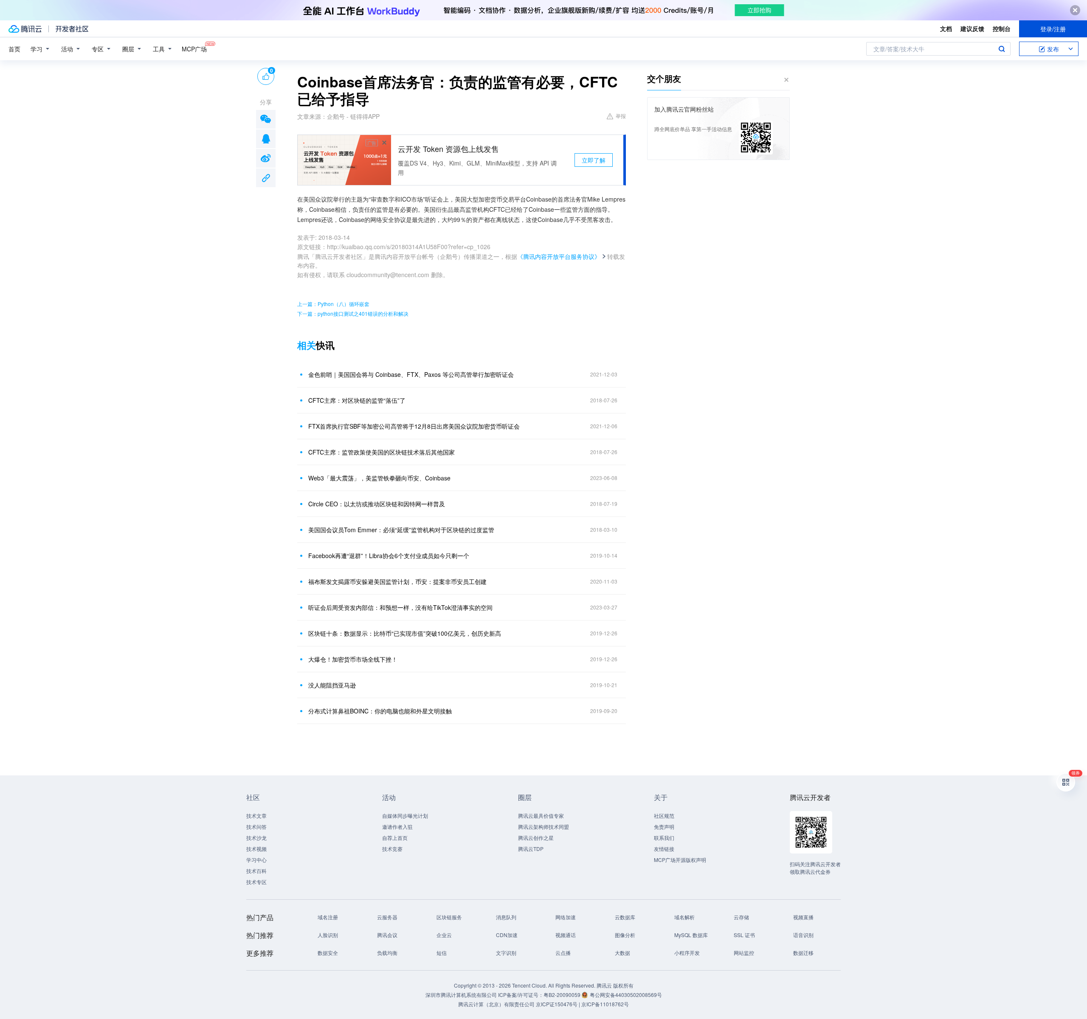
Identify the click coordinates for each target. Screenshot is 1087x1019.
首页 (14, 49)
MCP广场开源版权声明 (680, 859)
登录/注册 (1053, 29)
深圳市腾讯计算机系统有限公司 (461, 994)
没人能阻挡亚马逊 (332, 685)
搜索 (1001, 48)
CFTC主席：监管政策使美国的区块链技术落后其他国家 (381, 452)
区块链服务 (449, 917)
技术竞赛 (392, 848)
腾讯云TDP (531, 848)
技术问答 (256, 826)
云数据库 (625, 917)
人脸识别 (328, 934)
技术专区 (256, 881)
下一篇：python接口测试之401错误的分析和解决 (352, 313)
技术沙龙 (256, 837)
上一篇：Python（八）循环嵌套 (333, 303)
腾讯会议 (387, 934)
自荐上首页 (395, 837)
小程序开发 (687, 952)
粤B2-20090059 (563, 994)
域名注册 (328, 917)
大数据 (622, 952)
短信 (441, 952)
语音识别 (803, 934)
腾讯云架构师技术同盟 (543, 826)
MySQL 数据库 (691, 934)
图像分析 (625, 934)
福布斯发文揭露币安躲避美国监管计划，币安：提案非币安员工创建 (397, 581)
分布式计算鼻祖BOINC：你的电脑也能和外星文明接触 (380, 711)
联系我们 (664, 837)
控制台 (1002, 28)
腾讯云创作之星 (536, 837)
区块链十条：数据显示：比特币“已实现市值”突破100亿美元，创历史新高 (404, 633)
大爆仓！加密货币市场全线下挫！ (352, 659)
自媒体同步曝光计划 (405, 815)
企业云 (444, 934)
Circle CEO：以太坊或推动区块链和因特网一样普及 (376, 504)
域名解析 (684, 917)
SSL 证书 (744, 934)
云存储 (741, 917)
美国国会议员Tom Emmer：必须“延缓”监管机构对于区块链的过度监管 (401, 529)
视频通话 (565, 934)
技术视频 (256, 848)
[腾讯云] (25, 29)
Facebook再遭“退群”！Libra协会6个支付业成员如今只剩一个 (388, 555)
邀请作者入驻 (397, 826)
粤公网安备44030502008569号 (626, 994)
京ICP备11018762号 (605, 1004)
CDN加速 (507, 934)
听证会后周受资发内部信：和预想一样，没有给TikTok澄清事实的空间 (400, 607)
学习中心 (256, 859)
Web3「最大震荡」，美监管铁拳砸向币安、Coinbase (379, 478)
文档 (946, 28)
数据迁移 (803, 952)
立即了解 (593, 160)
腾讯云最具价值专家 (541, 815)
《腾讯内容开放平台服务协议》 (558, 256)
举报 (621, 115)
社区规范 (664, 815)
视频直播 (803, 917)
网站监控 (744, 952)
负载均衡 (387, 952)
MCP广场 (194, 49)
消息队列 (506, 917)
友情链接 (664, 848)
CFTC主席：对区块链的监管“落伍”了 (357, 400)
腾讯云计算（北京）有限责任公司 (496, 1004)
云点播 (563, 952)
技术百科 (256, 870)
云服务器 (387, 917)
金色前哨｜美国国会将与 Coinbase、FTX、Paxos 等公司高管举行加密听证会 (411, 374)
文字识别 (506, 952)
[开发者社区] (72, 28)
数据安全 (328, 952)
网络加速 (565, 917)
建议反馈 (972, 28)
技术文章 (256, 815)
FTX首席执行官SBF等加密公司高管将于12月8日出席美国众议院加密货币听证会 (414, 426)
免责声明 (664, 826)
